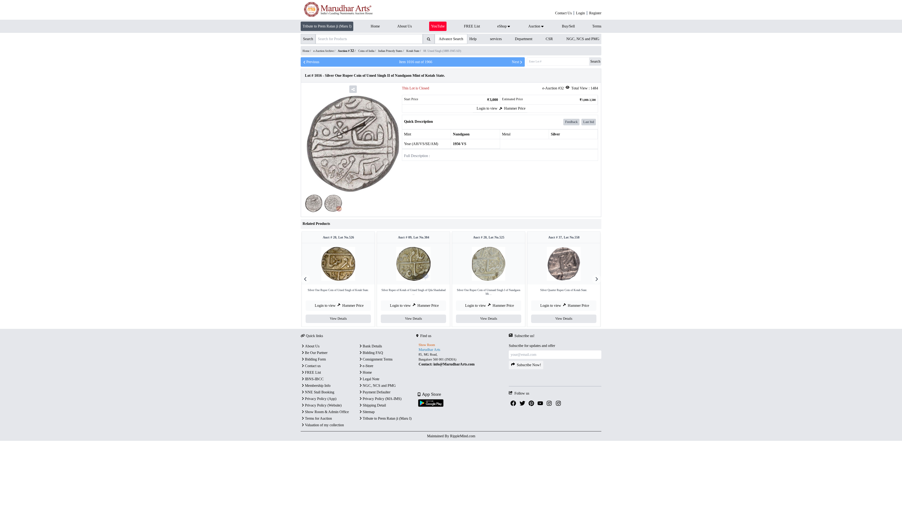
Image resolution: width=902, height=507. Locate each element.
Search (595, 61)
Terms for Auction (318, 418)
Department (523, 39)
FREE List (313, 372)
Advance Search (451, 39)
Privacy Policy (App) (320, 399)
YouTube (438, 26)
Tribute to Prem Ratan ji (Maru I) (327, 26)
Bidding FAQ (373, 353)
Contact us (313, 366)
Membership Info (317, 386)
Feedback (571, 122)
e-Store (368, 366)
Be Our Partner (316, 353)
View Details (338, 318)
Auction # (346, 51)
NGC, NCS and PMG (582, 39)
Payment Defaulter (376, 392)
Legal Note (371, 379)
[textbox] (462, 359)
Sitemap (369, 412)
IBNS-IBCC (314, 379)
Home (367, 372)
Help (473, 39)
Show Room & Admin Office (327, 412)
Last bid (588, 122)
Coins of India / (367, 51)
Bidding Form (315, 359)
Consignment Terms (378, 359)
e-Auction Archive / (324, 51)
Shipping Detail (374, 405)
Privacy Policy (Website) (323, 405)
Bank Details (372, 346)
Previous (312, 62)
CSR (549, 39)
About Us (312, 346)
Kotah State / (413, 51)
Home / (307, 51)
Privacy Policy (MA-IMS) (382, 399)
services (496, 39)
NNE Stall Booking (319, 392)
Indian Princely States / (391, 51)
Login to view (487, 108)
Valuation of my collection (324, 425)
